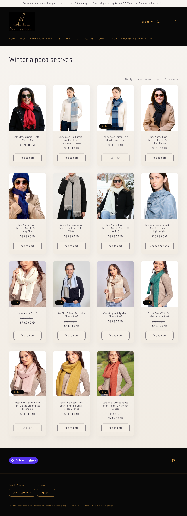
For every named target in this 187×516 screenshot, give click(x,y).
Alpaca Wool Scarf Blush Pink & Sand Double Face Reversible (27, 405)
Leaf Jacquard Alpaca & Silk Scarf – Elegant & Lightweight (159, 228)
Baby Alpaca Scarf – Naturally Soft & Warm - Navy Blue (27, 228)
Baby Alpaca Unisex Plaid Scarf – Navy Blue (115, 139)
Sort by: (129, 79)
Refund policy (60, 505)
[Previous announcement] (10, 3)
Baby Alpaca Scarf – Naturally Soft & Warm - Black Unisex (159, 140)
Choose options (159, 246)
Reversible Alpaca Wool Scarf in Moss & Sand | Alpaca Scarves (71, 405)
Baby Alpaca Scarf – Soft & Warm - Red (27, 139)
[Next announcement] (177, 3)
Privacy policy (76, 505)
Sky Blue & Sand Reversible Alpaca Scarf (71, 315)
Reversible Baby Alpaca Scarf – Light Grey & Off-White (71, 228)
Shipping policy (110, 505)
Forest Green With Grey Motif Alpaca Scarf (159, 315)
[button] (158, 22)
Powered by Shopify (42, 505)
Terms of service (92, 505)
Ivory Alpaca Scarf (27, 313)
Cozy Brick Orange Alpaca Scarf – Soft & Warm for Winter (115, 405)
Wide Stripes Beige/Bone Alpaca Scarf (115, 315)
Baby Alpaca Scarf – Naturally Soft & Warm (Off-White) (115, 228)
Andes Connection (25, 505)
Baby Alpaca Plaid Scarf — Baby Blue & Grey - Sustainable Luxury (71, 140)
